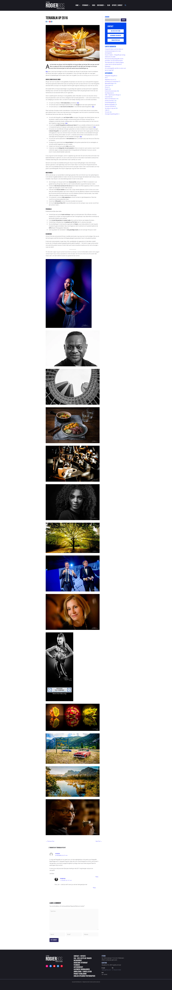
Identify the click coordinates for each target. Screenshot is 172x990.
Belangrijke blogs (109, 83)
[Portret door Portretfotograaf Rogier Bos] (73, 502)
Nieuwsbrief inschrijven (115, 35)
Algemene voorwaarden (82, 969)
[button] (78, 5)
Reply (97, 876)
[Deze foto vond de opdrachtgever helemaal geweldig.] (73, 817)
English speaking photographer (84, 976)
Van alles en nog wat (110, 108)
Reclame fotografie (110, 104)
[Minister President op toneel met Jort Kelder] (73, 573)
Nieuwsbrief (78, 960)
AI (105, 77)
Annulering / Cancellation (83, 971)
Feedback (77, 965)
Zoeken (123, 20)
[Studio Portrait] (73, 348)
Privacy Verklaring (80, 974)
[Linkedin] (51, 21)
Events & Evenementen (111, 91)
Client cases (108, 85)
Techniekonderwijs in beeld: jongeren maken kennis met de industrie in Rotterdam (114, 64)
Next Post (99, 841)
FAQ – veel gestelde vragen (83, 958)
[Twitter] (48, 21)
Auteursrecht (78, 967)
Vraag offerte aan (116, 40)
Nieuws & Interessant (110, 98)
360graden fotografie (110, 75)
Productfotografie (109, 102)
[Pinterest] (50, 21)
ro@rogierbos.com (106, 970)
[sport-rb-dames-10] (59, 666)
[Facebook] (46, 21)
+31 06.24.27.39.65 (116, 970)
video (106, 110)
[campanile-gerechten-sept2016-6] (73, 43)
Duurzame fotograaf (81, 963)
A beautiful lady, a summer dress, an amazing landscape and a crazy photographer (114, 51)
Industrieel (107, 97)
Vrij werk (107, 112)
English (107, 89)
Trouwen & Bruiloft (109, 106)
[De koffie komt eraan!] (73, 464)
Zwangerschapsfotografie (111, 114)
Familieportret (108, 93)
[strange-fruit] (73, 717)
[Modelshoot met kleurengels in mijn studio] (69, 293)
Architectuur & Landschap (111, 81)
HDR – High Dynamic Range (112, 95)
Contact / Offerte (80, 956)
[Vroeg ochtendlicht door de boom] (73, 538)
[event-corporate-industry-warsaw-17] (73, 612)
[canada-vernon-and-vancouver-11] (73, 748)
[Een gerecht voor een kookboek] (73, 425)
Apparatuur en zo (109, 79)
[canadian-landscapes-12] (73, 781)
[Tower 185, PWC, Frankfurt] (73, 387)
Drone (106, 87)
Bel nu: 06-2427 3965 (115, 31)
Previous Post (50, 841)
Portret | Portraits (109, 100)
